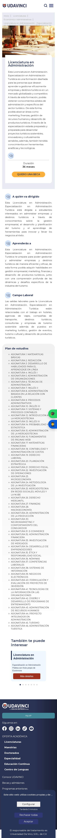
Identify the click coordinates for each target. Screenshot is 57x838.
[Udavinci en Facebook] (4, 728)
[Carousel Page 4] (28, 684)
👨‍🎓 (52, 424)
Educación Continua (17, 764)
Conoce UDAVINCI (13, 777)
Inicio (6, 16)
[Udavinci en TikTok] (24, 728)
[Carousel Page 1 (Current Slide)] (20, 684)
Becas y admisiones (13, 783)
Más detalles (26, 676)
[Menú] (51, 5)
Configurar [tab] (28, 804)
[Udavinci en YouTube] (31, 728)
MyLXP (28, 716)
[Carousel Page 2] (23, 684)
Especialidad (12, 758)
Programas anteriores (14, 788)
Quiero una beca (28, 174)
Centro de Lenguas (16, 769)
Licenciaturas (12, 742)
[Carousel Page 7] (37, 684)
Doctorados (11, 753)
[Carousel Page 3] (25, 684)
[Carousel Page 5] (31, 684)
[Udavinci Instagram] (11, 728)
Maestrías (10, 747)
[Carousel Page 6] (34, 684)
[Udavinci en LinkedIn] (18, 728)
